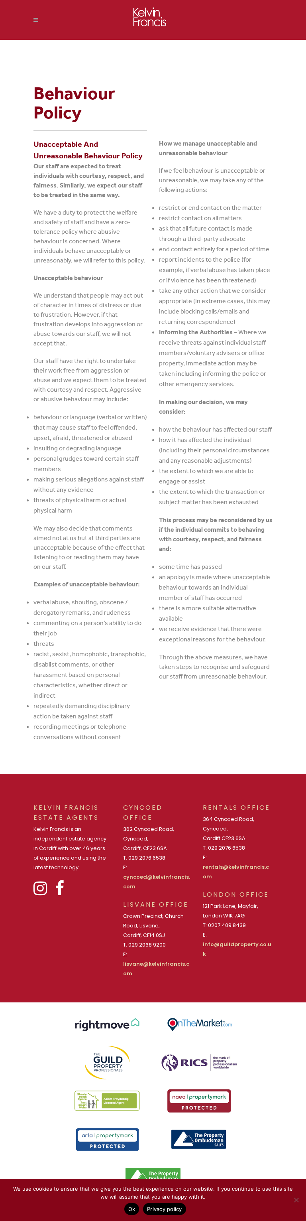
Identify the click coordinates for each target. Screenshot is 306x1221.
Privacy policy (164, 1209)
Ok (131, 1209)
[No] (296, 1200)
